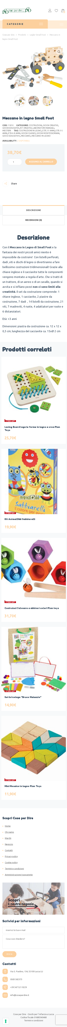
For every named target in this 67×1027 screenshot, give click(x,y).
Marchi (8, 838)
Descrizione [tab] (33, 210)
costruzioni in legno (30, 130)
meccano (26, 136)
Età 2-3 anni (48, 130)
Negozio (9, 844)
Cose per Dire (19, 1014)
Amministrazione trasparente (19, 874)
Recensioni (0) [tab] (33, 220)
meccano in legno (41, 136)
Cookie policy (11, 862)
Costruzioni (35, 125)
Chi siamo (9, 832)
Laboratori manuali (43, 128)
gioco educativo (11, 136)
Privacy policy (11, 856)
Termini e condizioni (14, 868)
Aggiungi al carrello (41, 162)
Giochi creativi (50, 125)
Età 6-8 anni (14, 133)
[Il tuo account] (50, 11)
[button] (59, 52)
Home (8, 826)
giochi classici (28, 133)
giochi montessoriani (48, 133)
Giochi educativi (10, 128)
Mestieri (6, 130)
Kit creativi (26, 128)
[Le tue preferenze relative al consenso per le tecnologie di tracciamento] (6, 1021)
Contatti (9, 850)
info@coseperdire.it (19, 995)
